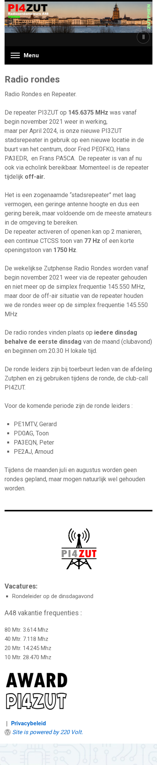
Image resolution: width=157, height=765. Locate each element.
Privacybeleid (28, 723)
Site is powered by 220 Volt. (47, 732)
